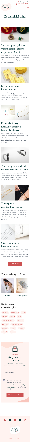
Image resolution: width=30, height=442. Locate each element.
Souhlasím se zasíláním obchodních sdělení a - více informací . (16, 385)
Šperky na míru (24, 2)
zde (7, 389)
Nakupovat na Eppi (23, 3)
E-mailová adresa (9, 372)
